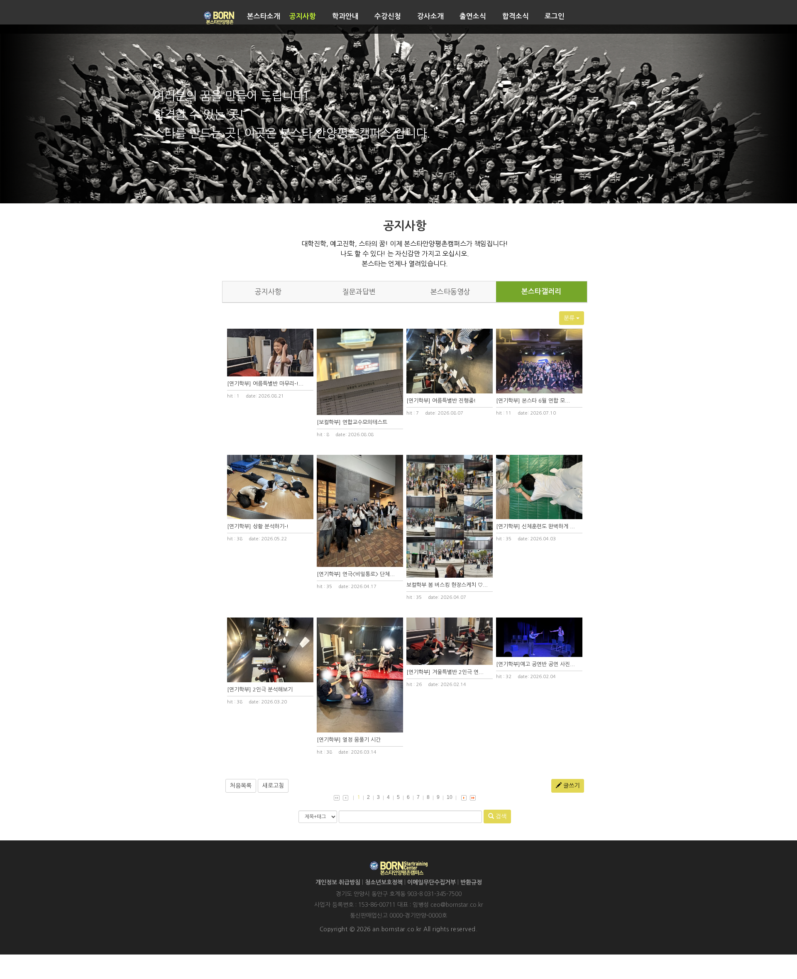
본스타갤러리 (541, 291)
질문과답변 (359, 291)
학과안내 (345, 16)
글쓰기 (570, 786)
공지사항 (302, 16)
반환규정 (471, 882)
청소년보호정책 (384, 882)
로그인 (555, 16)
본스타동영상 (450, 291)
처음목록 (241, 786)
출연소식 (473, 16)
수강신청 (387, 16)
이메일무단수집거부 (431, 882)
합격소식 (515, 16)
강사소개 (430, 16)
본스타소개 (263, 16)
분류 (570, 318)
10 (449, 797)
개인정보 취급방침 (337, 882)
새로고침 (273, 786)
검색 (500, 816)
